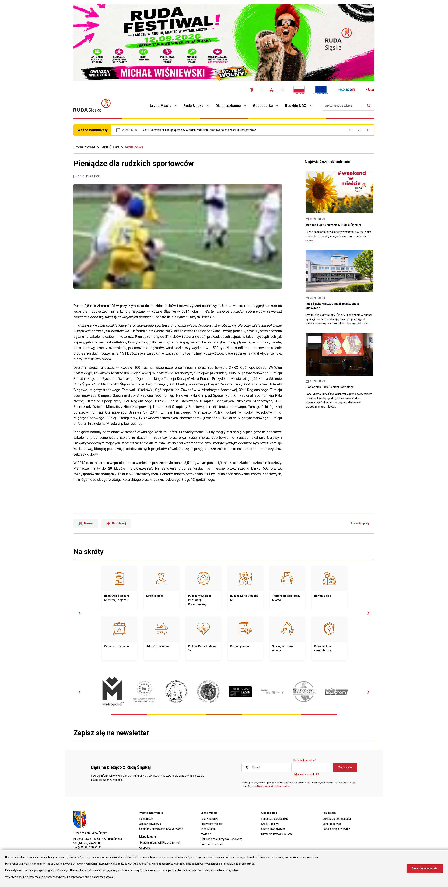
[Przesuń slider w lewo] (81, 613)
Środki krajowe (270, 823)
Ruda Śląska (193, 106)
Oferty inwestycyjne (273, 829)
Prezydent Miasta (211, 823)
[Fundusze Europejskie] (320, 90)
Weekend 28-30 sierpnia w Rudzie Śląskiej (339, 207)
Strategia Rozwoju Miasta (277, 834)
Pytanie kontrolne (304, 761)
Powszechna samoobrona (329, 638)
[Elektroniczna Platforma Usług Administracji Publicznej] (346, 90)
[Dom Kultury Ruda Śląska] (272, 691)
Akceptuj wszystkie (425, 868)
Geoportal (145, 847)
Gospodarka (263, 106)
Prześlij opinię (360, 523)
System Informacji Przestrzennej (159, 842)
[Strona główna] (92, 105)
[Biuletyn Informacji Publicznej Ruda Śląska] (369, 90)
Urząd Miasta (160, 106)
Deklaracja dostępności (336, 818)
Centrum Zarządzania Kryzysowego (161, 829)
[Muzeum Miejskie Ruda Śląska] (176, 691)
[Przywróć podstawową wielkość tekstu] (272, 90)
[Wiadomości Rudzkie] (304, 691)
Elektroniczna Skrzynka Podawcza (221, 839)
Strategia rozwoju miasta (287, 638)
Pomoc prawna (245, 638)
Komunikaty (146, 818)
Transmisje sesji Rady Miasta (287, 588)
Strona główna (85, 147)
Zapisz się (345, 767)
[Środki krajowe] (299, 90)
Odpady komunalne (119, 638)
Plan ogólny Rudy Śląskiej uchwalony (339, 371)
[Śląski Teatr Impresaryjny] (240, 691)
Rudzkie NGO (295, 106)
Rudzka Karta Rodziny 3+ (203, 638)
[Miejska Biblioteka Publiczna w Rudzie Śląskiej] (208, 691)
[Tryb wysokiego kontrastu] (251, 90)
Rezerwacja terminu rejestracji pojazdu (119, 588)
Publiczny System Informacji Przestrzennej (203, 588)
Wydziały (206, 834)
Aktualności (134, 147)
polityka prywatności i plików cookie (272, 786)
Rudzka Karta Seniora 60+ (245, 588)
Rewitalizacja (329, 588)
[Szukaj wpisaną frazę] (369, 105)
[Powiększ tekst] (282, 90)
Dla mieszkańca (228, 106)
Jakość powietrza (161, 638)
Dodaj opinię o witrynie (336, 829)
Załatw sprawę (209, 818)
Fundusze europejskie (274, 818)
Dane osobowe (331, 823)
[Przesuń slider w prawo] (367, 613)
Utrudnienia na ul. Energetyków (199, 130)
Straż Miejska (161, 588)
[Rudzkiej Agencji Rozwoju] (144, 691)
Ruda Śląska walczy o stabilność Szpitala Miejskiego (339, 288)
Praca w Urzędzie (211, 844)
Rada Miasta (208, 829)
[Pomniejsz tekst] (262, 90)
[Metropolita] (112, 691)
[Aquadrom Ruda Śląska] (336, 691)
